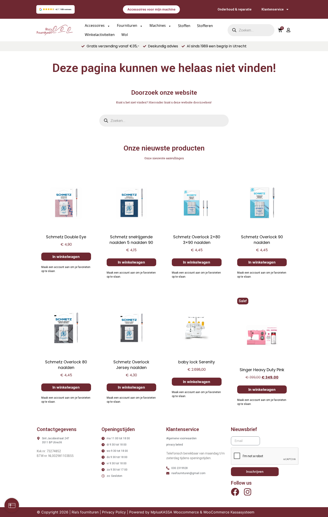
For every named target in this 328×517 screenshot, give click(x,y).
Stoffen (184, 25)
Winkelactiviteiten (100, 34)
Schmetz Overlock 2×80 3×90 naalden (196, 239)
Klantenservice (273, 9)
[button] (55, 9)
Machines (158, 25)
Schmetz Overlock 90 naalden (262, 239)
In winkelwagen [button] (66, 256)
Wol (124, 34)
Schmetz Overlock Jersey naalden (131, 364)
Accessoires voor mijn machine (151, 9)
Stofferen (205, 25)
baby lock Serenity (196, 362)
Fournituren (127, 25)
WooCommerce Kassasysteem (228, 512)
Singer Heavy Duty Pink (262, 370)
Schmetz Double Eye (66, 237)
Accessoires (95, 25)
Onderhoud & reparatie (234, 9)
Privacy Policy (114, 512)
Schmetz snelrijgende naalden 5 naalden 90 (131, 239)
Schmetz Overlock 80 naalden (66, 364)
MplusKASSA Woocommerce (175, 512)
